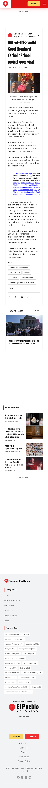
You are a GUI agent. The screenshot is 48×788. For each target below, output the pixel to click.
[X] (22, 777)
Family (11, 682)
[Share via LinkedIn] (21, 297)
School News (15, 272)
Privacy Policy (24, 761)
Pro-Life (30, 653)
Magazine (31, 663)
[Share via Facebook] (9, 297)
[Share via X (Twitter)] (15, 297)
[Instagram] (26, 777)
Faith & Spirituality (12, 600)
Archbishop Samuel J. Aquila (19, 692)
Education (13, 277)
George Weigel (14, 644)
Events (11, 677)
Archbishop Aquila (15, 639)
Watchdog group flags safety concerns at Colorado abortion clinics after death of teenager (24, 342)
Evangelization (28, 648)
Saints (25, 668)
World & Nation (10, 616)
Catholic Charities (33, 672)
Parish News (13, 663)
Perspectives (9, 605)
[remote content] (24, 184)
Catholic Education (15, 658)
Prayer (11, 648)
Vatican (11, 668)
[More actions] (38, 35)
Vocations (33, 644)
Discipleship (13, 653)
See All (37, 310)
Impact (27, 272)
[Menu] (44, 4)
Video (6, 621)
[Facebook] (18, 777)
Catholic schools (28, 277)
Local (10, 288)
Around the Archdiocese (19, 267)
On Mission (8, 611)
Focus (37, 687)
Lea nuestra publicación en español (23, 701)
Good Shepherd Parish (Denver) (22, 283)
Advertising (24, 743)
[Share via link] (28, 297)
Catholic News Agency (17, 687)
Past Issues (24, 757)
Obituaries (24, 748)
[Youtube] (30, 777)
